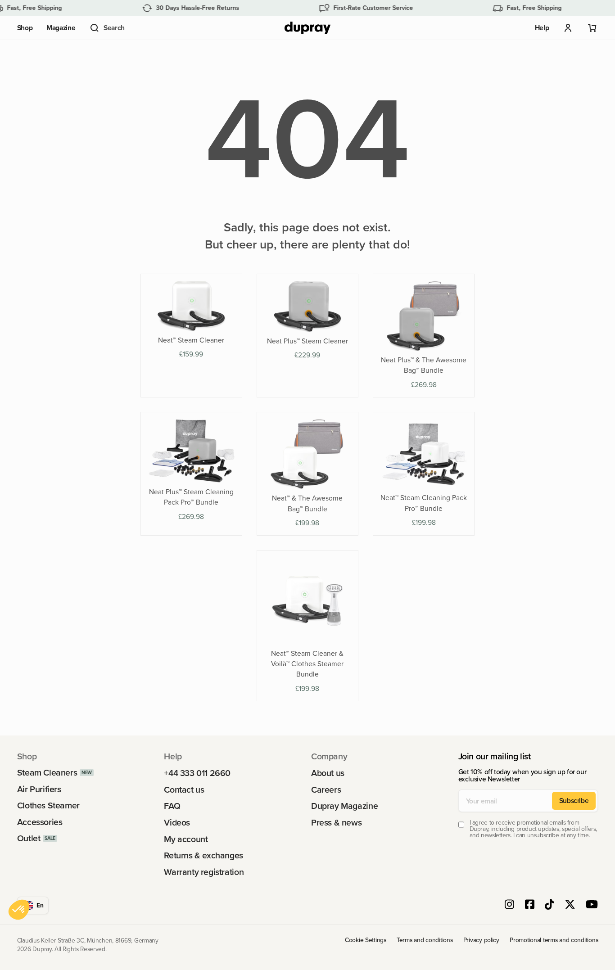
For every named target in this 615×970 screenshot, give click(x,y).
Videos (177, 822)
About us (327, 773)
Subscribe (573, 800)
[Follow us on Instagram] (509, 905)
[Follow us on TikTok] (549, 905)
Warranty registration (204, 872)
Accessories (40, 822)
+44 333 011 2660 (197, 773)
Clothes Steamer (48, 805)
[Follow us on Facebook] (529, 905)
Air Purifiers (39, 789)
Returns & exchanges (203, 855)
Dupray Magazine (344, 806)
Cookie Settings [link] (365, 940)
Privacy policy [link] (481, 940)
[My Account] (568, 28)
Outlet (29, 838)
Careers (326, 789)
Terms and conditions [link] (424, 940)
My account (186, 839)
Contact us (184, 789)
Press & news (336, 822)
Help (542, 28)
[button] (107, 28)
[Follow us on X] (570, 905)
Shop (25, 28)
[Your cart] (592, 28)
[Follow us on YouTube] (592, 905)
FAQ (172, 806)
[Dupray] (307, 28)
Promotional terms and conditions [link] (554, 940)
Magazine (61, 28)
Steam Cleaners (47, 772)
